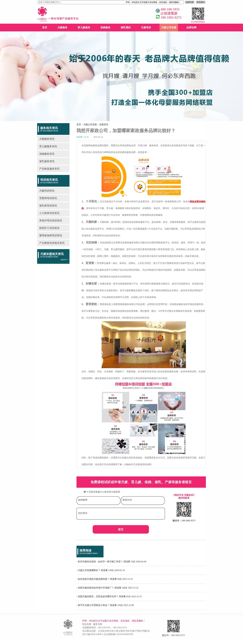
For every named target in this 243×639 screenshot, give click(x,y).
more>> (65, 259)
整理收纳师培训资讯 (50, 235)
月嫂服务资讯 (46, 139)
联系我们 (201, 2)
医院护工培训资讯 (49, 228)
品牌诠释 (190, 2)
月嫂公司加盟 (168, 27)
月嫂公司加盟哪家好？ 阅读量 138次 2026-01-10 (101, 570)
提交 (120, 529)
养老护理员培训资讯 (50, 220)
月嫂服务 (62, 27)
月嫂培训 (146, 27)
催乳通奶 (126, 27)
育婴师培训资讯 (48, 198)
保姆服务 (105, 27)
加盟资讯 (103, 124)
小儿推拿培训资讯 (49, 213)
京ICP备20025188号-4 (92, 634)
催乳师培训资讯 (48, 205)
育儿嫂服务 (84, 27)
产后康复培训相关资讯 (52, 243)
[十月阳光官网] (57, 21)
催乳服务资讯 (46, 161)
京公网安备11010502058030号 (118, 634)
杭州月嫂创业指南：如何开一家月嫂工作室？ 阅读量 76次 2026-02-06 (112, 561)
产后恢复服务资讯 (49, 168)
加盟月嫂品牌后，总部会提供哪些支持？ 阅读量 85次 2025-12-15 (110, 596)
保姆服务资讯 (46, 153)
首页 (44, 27)
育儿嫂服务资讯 (48, 146)
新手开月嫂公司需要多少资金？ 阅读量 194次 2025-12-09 (106, 605)
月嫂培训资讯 (46, 190)
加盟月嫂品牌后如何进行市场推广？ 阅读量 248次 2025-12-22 (108, 588)
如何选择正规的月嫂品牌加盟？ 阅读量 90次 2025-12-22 (105, 579)
